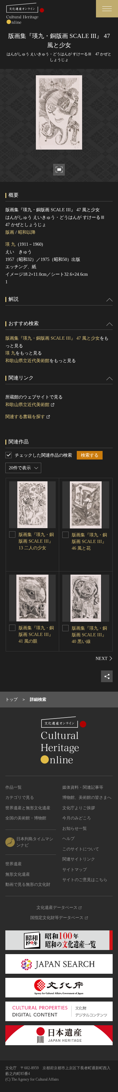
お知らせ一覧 (74, 828)
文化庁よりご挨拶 (78, 807)
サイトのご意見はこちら (84, 879)
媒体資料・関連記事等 (82, 787)
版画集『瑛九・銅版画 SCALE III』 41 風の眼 (36, 635)
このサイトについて (80, 849)
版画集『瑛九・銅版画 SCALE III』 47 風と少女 (52, 338)
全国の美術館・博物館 (25, 818)
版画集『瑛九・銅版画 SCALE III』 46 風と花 (89, 542)
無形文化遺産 (17, 874)
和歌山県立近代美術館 (27, 360)
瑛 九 (10, 244)
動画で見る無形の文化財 (27, 884)
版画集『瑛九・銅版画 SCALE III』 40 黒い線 (89, 635)
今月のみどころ (76, 818)
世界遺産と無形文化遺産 (27, 807)
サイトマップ (74, 869)
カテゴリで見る (19, 797)
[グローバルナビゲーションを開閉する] (107, 8)
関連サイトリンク (78, 859)
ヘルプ (68, 838)
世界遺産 (13, 863)
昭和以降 (27, 232)
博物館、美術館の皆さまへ (86, 797)
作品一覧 (13, 787)
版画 (9, 232)
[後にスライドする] (104, 658)
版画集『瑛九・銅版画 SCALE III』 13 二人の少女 (36, 541)
